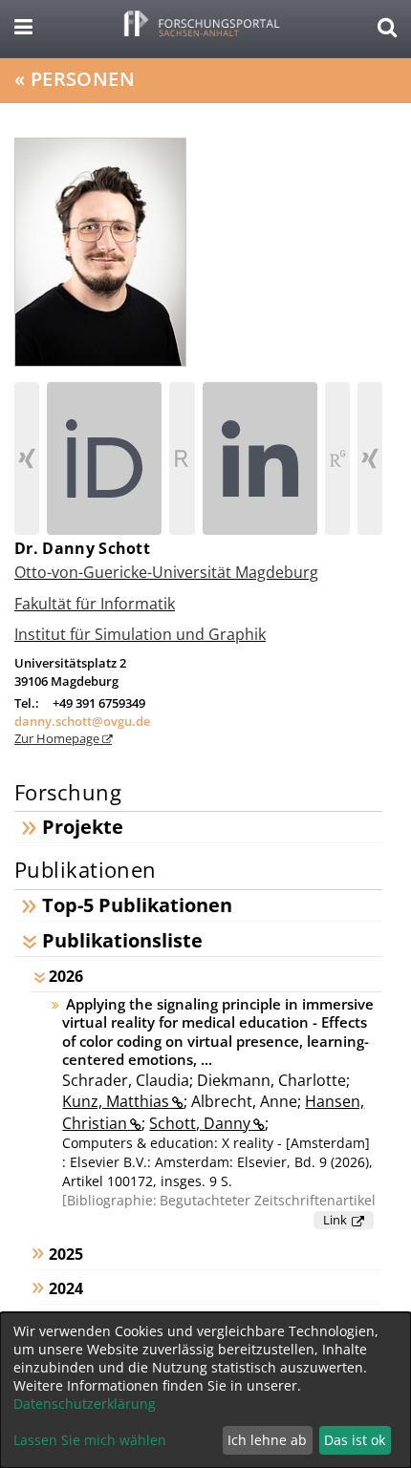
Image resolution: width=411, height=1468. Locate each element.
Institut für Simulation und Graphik (140, 634)
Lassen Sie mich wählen (89, 1440)
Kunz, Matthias (115, 1101)
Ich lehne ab (267, 1440)
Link (335, 1219)
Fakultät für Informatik (94, 603)
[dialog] (205, 1390)
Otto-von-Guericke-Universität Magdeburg (166, 572)
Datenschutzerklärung (84, 1403)
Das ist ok (354, 1440)
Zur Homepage (58, 738)
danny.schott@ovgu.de (82, 721)
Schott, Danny (199, 1123)
